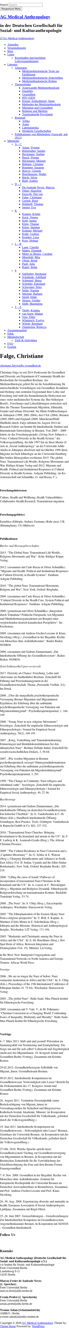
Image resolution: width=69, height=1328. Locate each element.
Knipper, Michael (32, 230)
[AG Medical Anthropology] (17, 38)
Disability (27, 91)
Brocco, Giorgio (31, 170)
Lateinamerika (30, 127)
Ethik (10, 333)
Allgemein (21, 67)
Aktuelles (12, 44)
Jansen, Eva (29, 207)
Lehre (10, 54)
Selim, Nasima (30, 290)
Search (4, 4)
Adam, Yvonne (31, 147)
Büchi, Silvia (29, 177)
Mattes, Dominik (32, 250)
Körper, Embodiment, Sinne (38, 101)
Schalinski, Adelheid (34, 277)
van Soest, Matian (32, 313)
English (11, 347)
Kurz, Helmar (30, 240)
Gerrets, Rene (30, 200)
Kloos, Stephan (31, 227)
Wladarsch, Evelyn (33, 320)
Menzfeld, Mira (31, 257)
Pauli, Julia (28, 263)
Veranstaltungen (16, 47)
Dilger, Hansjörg (31, 190)
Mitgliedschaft (15, 337)
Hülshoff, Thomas (32, 204)
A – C (18, 144)
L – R (18, 244)
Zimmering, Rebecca (34, 327)
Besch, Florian (30, 157)
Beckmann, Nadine (33, 154)
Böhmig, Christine (32, 164)
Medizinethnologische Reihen (39, 81)
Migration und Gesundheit (37, 107)
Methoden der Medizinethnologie (41, 104)
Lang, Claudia (30, 247)
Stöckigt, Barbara (32, 293)
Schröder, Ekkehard (33, 283)
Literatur (12, 64)
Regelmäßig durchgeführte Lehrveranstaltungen (30, 59)
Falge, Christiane (32, 197)
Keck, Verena (30, 217)
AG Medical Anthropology (25, 16)
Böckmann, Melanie (34, 160)
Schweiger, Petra (32, 287)
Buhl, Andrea (30, 180)
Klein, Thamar (30, 224)
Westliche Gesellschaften (36, 131)
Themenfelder (23, 84)
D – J (18, 184)
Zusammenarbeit (17, 330)
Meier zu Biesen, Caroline (37, 253)
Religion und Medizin (34, 111)
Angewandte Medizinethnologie (40, 87)
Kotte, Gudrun (30, 234)
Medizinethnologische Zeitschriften (42, 77)
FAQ (10, 343)
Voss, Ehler (28, 317)
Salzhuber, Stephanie (34, 273)
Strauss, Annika (31, 300)
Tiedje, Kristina (31, 310)
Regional (20, 117)
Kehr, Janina (29, 220)
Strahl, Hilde (29, 297)
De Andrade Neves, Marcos (38, 187)
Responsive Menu (11, 8)
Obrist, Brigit (29, 260)
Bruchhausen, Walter (34, 174)
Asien (25, 124)
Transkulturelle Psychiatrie (37, 114)
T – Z (18, 307)
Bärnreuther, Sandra (33, 150)
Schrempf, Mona (32, 280)
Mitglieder (13, 141)
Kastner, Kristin (31, 214)
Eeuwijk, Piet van (32, 194)
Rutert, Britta (29, 267)
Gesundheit (28, 94)
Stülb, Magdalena (32, 303)
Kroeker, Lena (30, 237)
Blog (10, 51)
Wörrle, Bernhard (32, 323)
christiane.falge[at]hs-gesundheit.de (20, 365)
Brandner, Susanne (33, 167)
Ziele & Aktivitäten (26, 340)
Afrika (26, 121)
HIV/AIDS (28, 97)
